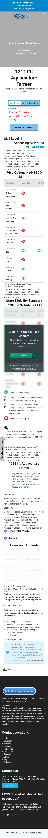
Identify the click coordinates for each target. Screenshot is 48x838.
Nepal (6, 754)
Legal (20, 114)
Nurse (29, 103)
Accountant (14, 110)
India (6, 732)
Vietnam (7, 738)
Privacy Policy (31, 363)
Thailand (7, 748)
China (6, 751)
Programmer (26, 110)
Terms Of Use (20, 363)
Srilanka (7, 756)
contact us (10, 780)
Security (12, 114)
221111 (21, 103)
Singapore (8, 735)
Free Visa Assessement (2, 449)
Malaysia (7, 740)
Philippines (8, 743)
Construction (24, 106)
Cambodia (8, 746)
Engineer (13, 106)
